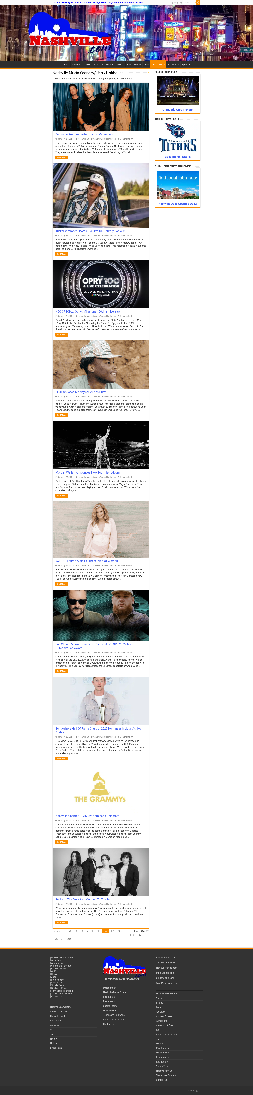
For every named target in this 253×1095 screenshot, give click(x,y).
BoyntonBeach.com (166, 957)
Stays (159, 998)
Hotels (53, 1043)
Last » (69, 939)
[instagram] (181, 3)
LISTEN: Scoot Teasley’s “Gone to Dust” (80, 392)
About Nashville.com (62, 993)
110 (132, 934)
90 (82, 931)
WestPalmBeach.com (167, 983)
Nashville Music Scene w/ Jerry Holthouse (97, 139)
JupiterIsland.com (165, 962)
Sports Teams (58, 985)
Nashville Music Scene (114, 992)
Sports (185, 64)
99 (98, 931)
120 (139, 934)
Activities (120, 64)
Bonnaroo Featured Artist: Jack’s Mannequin (84, 134)
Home (66, 64)
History (137, 64)
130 (56, 939)
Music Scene (157, 64)
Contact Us (57, 996)
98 (92, 931)
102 (120, 931)
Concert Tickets (91, 64)
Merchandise (109, 987)
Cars (158, 1007)
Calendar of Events (61, 965)
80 (76, 931)
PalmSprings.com (165, 972)
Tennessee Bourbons (62, 990)
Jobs (146, 64)
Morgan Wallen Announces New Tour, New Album (87, 472)
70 (70, 931)
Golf (129, 64)
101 (113, 931)
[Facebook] (175, 3)
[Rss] (172, 3)
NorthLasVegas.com (166, 967)
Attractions (106, 64)
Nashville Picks (59, 988)
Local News (56, 1047)
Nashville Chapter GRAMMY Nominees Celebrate (87, 816)
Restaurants (173, 64)
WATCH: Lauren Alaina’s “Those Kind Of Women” (87, 561)
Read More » (61, 157)
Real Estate (109, 996)
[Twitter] (177, 3)
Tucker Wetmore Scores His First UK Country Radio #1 (90, 231)
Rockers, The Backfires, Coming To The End (83, 899)
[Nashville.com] (126, 33)
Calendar (76, 64)
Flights (159, 1002)
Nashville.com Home (62, 957)
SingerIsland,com (165, 978)
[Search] (198, 2)
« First (57, 931)
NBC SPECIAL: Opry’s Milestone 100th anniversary (87, 311)
